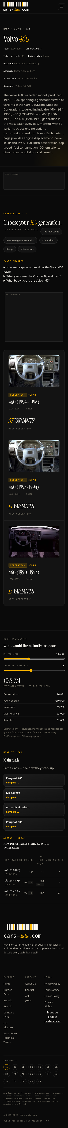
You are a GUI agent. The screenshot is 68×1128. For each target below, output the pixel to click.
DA (31, 1081)
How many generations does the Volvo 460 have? (33, 269)
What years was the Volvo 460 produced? (33, 276)
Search (7, 1006)
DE (23, 1067)
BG (23, 1081)
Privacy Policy (52, 983)
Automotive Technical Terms (10, 1038)
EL (15, 1081)
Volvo (17, 29)
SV (6, 1081)
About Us (30, 983)
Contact (29, 990)
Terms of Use (52, 990)
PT (15, 1074)
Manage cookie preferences (52, 1016)
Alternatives (27, 249)
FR (31, 1067)
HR (6, 1074)
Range (9, 249)
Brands (7, 1000)
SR (56, 1067)
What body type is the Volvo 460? (28, 280)
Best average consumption (20, 240)
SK (39, 1074)
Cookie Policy (51, 996)
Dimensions (48, 240)
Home (6, 29)
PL (23, 1074)
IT (48, 1067)
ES (39, 1067)
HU (48, 1074)
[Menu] (61, 6)
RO (15, 1067)
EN (6, 1067)
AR (39, 1081)
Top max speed (51, 231)
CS (31, 1074)
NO (56, 1074)
